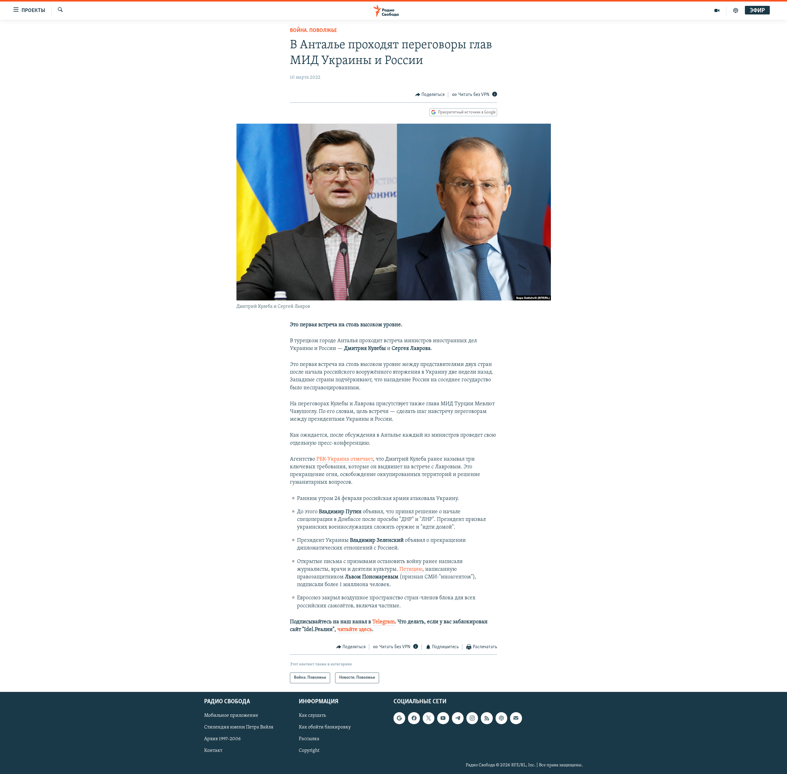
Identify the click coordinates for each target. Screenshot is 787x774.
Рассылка (309, 738)
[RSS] (486, 718)
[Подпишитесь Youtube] (443, 718)
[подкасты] (735, 10)
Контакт (213, 750)
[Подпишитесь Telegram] (458, 718)
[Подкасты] (501, 718)
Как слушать (312, 715)
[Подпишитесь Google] (399, 718)
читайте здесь (354, 630)
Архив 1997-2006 (222, 738)
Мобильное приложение (231, 715)
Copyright (309, 750)
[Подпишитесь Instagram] (472, 718)
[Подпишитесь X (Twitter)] (428, 718)
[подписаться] (516, 718)
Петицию (410, 569)
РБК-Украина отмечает (344, 459)
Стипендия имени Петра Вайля (238, 727)
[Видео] (717, 10)
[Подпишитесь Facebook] (414, 718)
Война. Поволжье (313, 31)
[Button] (430, 95)
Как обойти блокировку (325, 727)
